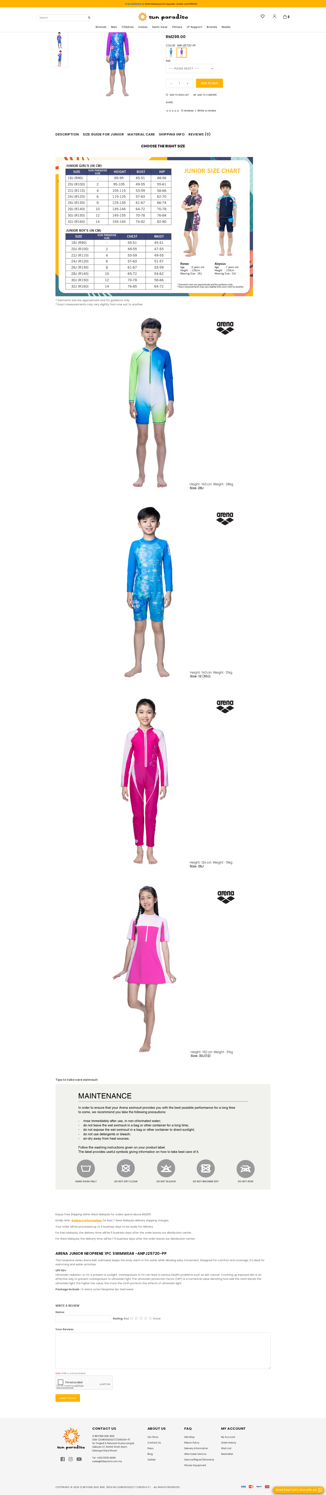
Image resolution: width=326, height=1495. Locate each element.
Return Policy (192, 1442)
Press (151, 1448)
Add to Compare (207, 94)
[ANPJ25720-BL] (171, 53)
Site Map (189, 1437)
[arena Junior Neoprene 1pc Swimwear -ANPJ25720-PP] (117, 56)
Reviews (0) (199, 134)
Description (67, 134)
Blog (150, 1454)
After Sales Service (195, 1454)
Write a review (206, 110)
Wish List (226, 1448)
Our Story (153, 1437)
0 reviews (187, 110)
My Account (228, 1437)
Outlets (152, 1459)
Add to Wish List (179, 94)
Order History (228, 1442)
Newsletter (227, 1454)
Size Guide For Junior (103, 134)
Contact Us (154, 1442)
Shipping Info (172, 134)
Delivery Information (196, 1448)
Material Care (141, 134)
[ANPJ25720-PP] (182, 53)
